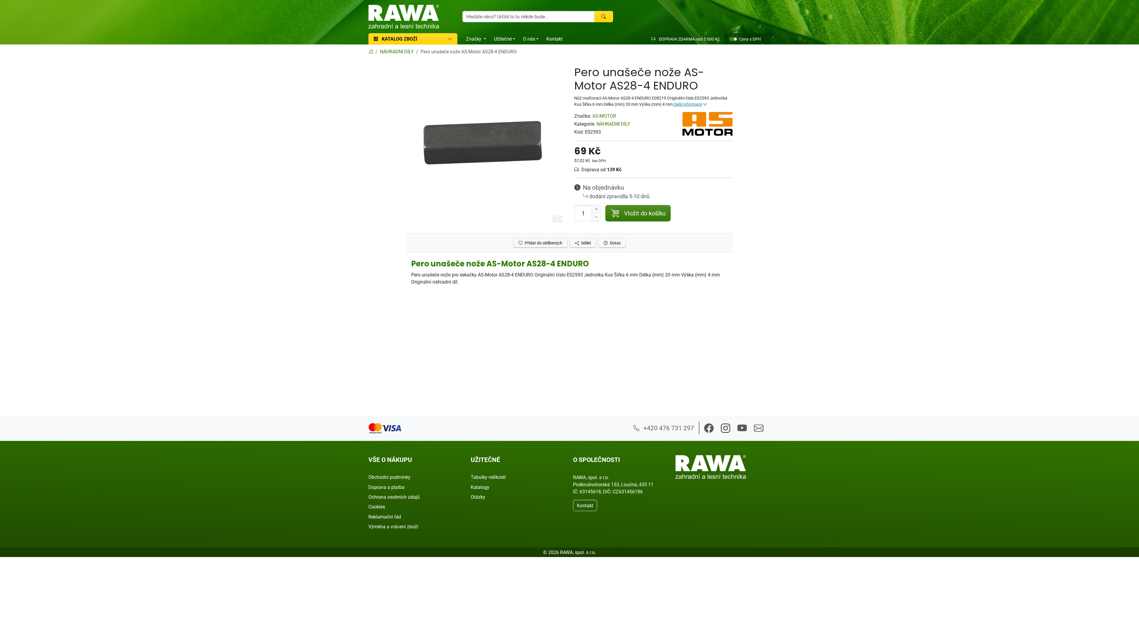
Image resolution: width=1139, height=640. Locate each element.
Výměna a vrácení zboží (393, 526)
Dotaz (615, 242)
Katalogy (480, 487)
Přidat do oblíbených (543, 242)
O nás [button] (529, 39)
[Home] (370, 52)
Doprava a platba (386, 487)
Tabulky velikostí (488, 477)
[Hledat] (603, 16)
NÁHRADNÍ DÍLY (613, 124)
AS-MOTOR (604, 116)
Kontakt (554, 39)
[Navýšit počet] (596, 209)
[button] (709, 428)
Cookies (376, 507)
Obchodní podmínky (389, 477)
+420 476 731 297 (668, 428)
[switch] (733, 39)
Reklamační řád (384, 517)
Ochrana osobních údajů (394, 497)
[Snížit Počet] (596, 217)
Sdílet (585, 242)
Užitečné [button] (503, 39)
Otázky (478, 497)
